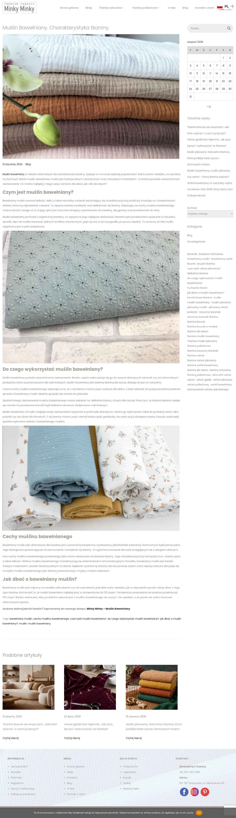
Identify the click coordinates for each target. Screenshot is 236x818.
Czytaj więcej (10, 738)
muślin (23, 623)
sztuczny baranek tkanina (202, 317)
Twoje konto (130, 766)
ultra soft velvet (221, 375)
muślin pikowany (221, 302)
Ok (199, 812)
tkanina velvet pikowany (201, 360)
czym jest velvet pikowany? (203, 268)
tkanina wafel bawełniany (202, 365)
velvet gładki (203, 379)
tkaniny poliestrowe (199, 375)
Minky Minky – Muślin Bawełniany (108, 608)
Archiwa (192, 208)
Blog (28, 164)
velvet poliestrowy (198, 384)
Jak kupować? (19, 766)
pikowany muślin (197, 307)
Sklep (70, 772)
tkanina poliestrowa (199, 346)
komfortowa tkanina (199, 297)
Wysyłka (16, 772)
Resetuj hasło (131, 788)
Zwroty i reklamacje (22, 788)
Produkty (72, 777)
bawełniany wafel (221, 259)
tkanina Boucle (196, 321)
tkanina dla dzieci (197, 331)
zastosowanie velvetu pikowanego (208, 389)
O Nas (70, 788)
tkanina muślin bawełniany (203, 336)
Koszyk (127, 777)
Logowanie (129, 772)
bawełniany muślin (21, 618)
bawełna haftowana (211, 254)
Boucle (191, 263)
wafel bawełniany (221, 384)
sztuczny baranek (209, 312)
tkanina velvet (195, 355)
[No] (231, 813)
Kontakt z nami (76, 794)
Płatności (16, 777)
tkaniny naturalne (220, 370)
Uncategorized (196, 241)
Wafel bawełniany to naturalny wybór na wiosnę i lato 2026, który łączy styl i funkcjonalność (210, 189)
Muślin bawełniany (14, 174)
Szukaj (127, 783)
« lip (209, 106)
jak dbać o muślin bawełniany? (205, 292)
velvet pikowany (222, 379)
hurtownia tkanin (197, 288)
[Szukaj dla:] (210, 28)
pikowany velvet (218, 307)
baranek (192, 254)
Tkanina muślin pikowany (202, 341)
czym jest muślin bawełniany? (88, 618)
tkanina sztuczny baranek (202, 350)
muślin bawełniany (39, 623)
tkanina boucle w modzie (202, 326)
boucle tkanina (206, 263)
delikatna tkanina (197, 273)
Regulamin (17, 783)
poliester (192, 312)
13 (210, 73)
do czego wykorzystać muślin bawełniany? (133, 618)
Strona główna (75, 766)
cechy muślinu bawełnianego (51, 618)
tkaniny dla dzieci (197, 370)
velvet (191, 379)
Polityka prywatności (23, 794)
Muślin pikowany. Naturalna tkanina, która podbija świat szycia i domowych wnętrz (208, 158)
